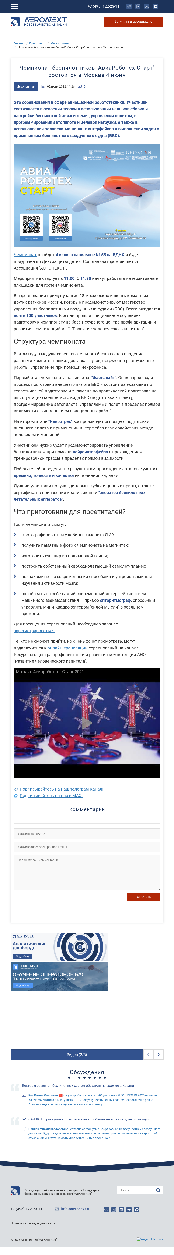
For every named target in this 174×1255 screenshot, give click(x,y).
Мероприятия (60, 43)
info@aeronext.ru (75, 1209)
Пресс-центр (37, 43)
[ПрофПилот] (87, 976)
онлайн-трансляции (68, 648)
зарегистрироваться (34, 630)
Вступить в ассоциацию (133, 21)
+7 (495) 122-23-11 (103, 6)
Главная (19, 43)
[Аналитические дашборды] (87, 947)
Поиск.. (126, 1190)
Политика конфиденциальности (33, 1223)
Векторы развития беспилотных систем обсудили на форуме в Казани (78, 1086)
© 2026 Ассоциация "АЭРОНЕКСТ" (34, 1239)
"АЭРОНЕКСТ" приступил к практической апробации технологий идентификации (86, 1119)
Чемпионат (25, 254)
